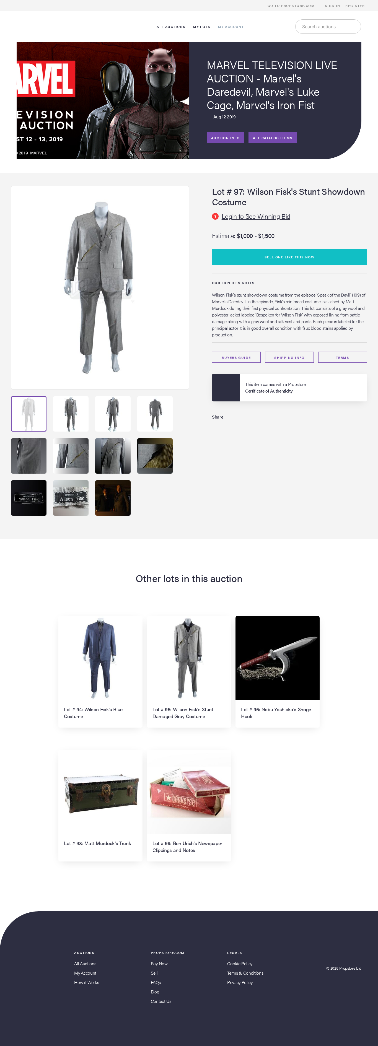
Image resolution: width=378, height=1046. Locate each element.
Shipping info (289, 357)
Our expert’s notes (233, 282)
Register (355, 5)
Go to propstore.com (292, 5)
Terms (342, 357)
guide (236, 357)
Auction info (225, 137)
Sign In (332, 5)
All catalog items (272, 137)
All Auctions (85, 963)
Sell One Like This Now (290, 257)
